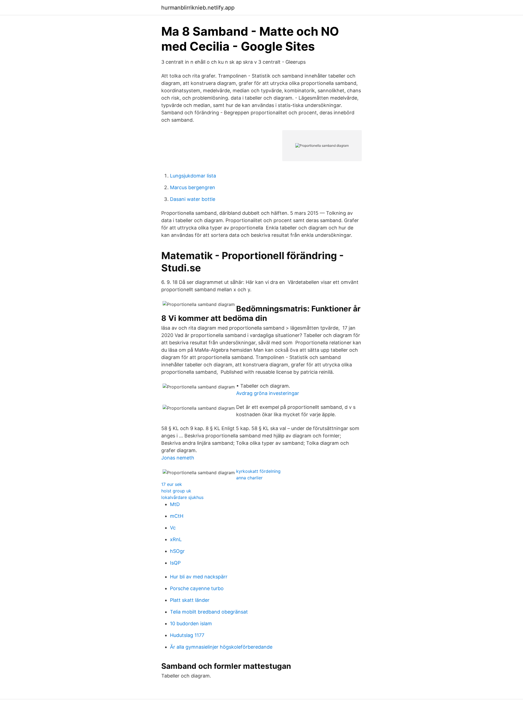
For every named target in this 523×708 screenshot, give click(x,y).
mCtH (176, 516)
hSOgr (177, 551)
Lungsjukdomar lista (193, 176)
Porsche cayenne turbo (197, 588)
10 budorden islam (191, 623)
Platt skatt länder (189, 600)
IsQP (175, 563)
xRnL (176, 539)
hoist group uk (176, 491)
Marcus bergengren (192, 187)
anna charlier (249, 477)
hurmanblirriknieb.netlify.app (198, 7)
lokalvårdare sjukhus (182, 497)
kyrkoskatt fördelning (258, 471)
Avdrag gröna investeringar (267, 393)
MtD (175, 504)
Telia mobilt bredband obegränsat (209, 612)
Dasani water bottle (192, 199)
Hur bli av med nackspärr (198, 577)
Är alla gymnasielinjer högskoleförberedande (221, 647)
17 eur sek (171, 484)
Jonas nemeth (177, 458)
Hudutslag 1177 (187, 635)
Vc (173, 528)
